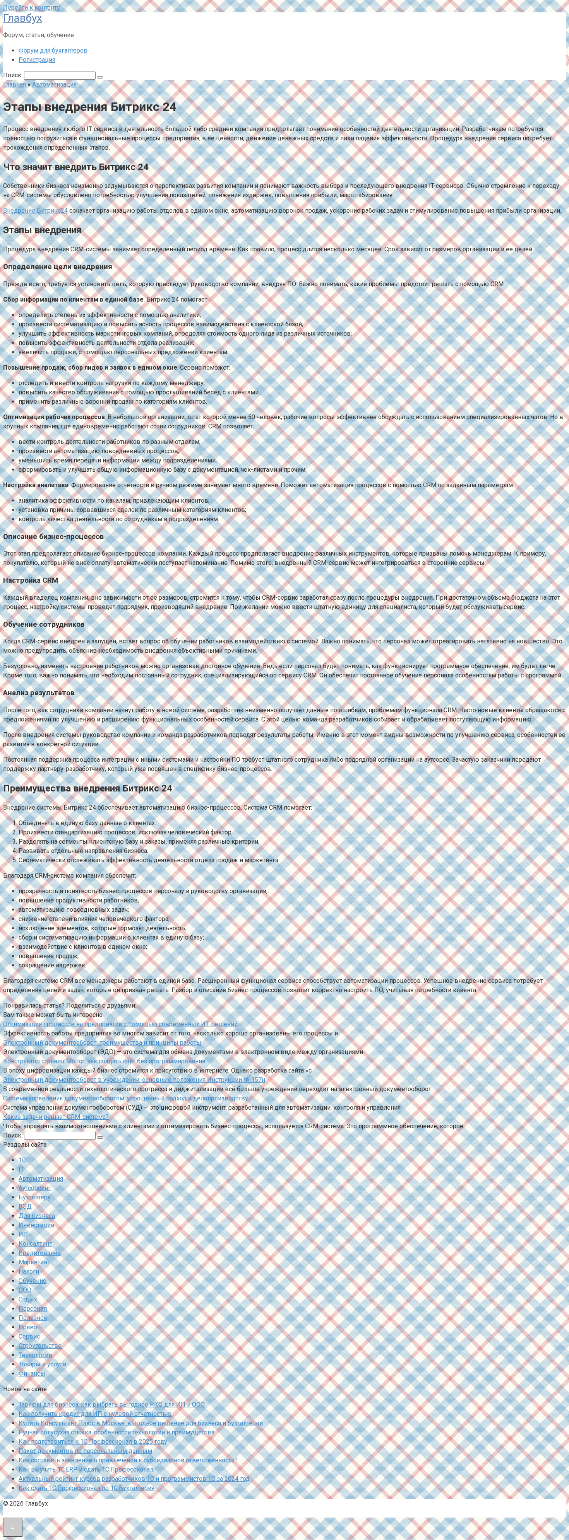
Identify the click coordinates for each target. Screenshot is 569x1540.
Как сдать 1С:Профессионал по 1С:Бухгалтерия (86, 1488)
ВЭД (25, 1206)
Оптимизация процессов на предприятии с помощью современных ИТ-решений (120, 1024)
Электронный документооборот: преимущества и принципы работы (102, 1042)
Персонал (33, 1308)
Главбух (22, 18)
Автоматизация (41, 1178)
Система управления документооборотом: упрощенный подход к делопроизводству (125, 1098)
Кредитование (40, 1253)
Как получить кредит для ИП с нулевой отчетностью (95, 1413)
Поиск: (13, 75)
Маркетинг (34, 1262)
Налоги (29, 1271)
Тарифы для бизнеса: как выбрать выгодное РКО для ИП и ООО (112, 1404)
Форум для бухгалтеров (53, 50)
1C (22, 1160)
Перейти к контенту (31, 7)
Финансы (32, 1373)
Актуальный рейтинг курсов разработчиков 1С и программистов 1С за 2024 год (134, 1478)
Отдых (28, 1299)
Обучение (32, 1280)
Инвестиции (36, 1225)
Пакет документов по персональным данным (85, 1451)
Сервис (29, 1336)
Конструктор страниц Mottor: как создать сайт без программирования (104, 1061)
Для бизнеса (37, 1215)
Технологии (35, 1355)
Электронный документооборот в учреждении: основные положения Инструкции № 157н (134, 1079)
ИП (23, 1234)
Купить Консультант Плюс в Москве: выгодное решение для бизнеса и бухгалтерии (141, 1423)
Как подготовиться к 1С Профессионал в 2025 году (93, 1441)
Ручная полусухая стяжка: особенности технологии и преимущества (116, 1432)
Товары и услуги (42, 1364)
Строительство (40, 1345)
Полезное (33, 1318)
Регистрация (37, 59)
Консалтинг (35, 1243)
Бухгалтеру (35, 1197)
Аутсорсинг (35, 1188)
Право (28, 1327)
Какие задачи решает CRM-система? (56, 1116)
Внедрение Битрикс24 (35, 210)
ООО (25, 1290)
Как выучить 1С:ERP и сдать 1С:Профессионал (86, 1469)
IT (21, 1169)
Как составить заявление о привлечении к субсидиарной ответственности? (128, 1460)
